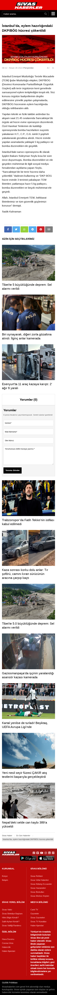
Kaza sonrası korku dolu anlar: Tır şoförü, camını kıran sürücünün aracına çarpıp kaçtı (25, 574)
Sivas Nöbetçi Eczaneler (41, 884)
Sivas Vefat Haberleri (39, 880)
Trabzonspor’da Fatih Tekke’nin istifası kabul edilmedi (28, 522)
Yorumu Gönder (12, 470)
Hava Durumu (8, 939)
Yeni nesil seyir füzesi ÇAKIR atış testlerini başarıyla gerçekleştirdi (24, 775)
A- (53, 68)
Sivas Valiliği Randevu (11, 925)
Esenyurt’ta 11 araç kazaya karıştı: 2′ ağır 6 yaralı (27, 386)
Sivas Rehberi (36, 876)
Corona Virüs (7, 943)
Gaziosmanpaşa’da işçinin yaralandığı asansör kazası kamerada (28, 675)
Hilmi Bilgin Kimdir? (10, 917)
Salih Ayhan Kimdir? (10, 921)
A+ (48, 68)
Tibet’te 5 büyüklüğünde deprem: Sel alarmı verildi (27, 287)
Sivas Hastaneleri (38, 888)
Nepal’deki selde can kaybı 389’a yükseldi (24, 824)
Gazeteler (34, 913)
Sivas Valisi (7, 909)
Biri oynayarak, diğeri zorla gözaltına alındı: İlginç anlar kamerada (27, 336)
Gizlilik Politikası (9, 982)
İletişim (5, 880)
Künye (5, 876)
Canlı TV (34, 909)
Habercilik (6, 947)
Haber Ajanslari (37, 925)
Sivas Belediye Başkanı (12, 913)
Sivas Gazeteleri (37, 917)
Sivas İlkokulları (37, 892)
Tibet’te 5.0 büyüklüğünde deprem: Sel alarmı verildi (28, 625)
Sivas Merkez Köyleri (39, 896)
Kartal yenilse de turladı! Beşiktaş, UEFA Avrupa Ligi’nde (25, 725)
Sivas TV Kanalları (38, 921)
